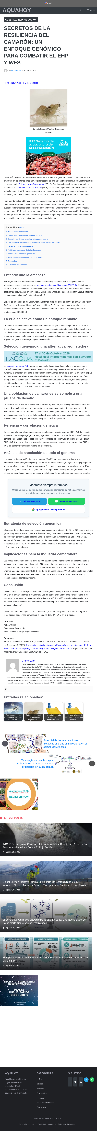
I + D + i (40, 1079)
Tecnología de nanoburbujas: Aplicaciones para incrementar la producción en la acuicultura (35, 763)
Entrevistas (41, 1107)
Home (6, 83)
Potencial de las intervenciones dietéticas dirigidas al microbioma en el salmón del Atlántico (65, 743)
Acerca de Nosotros (27, 1124)
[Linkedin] (6, 689)
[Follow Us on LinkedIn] (81, 1081)
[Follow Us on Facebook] (70, 1081)
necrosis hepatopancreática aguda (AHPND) (57, 285)
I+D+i (25, 83)
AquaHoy (17, 10)
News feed (16, 83)
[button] (80, 10)
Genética (11, 20)
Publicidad (42, 1124)
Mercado (40, 1089)
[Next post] (92, 763)
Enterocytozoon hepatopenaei (32, 184)
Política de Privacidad (67, 1124)
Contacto (52, 1124)
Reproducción (27, 20)
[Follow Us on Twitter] (75, 1081)
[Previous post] (5, 743)
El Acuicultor (42, 1093)
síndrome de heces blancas (29, 188)
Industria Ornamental (45, 1102)
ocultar (21, 227)
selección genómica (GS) (18, 366)
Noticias (40, 1084)
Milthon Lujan (16, 70)
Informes (40, 1098)
